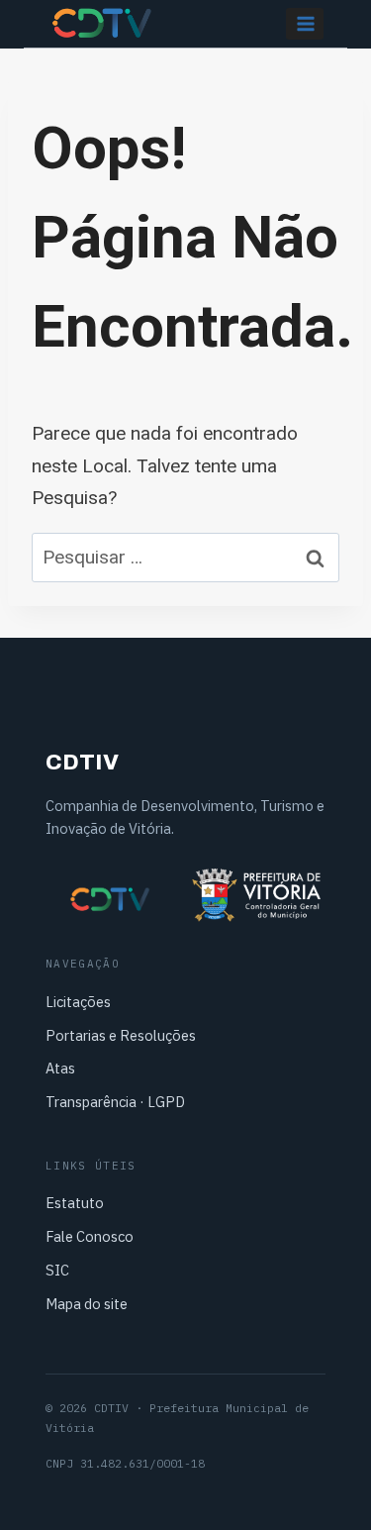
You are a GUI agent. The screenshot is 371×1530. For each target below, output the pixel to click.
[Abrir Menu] (305, 23)
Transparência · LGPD (115, 1101)
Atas (60, 1068)
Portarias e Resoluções (121, 1035)
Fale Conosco (90, 1236)
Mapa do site (87, 1303)
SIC (57, 1270)
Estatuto (75, 1202)
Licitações (78, 1001)
